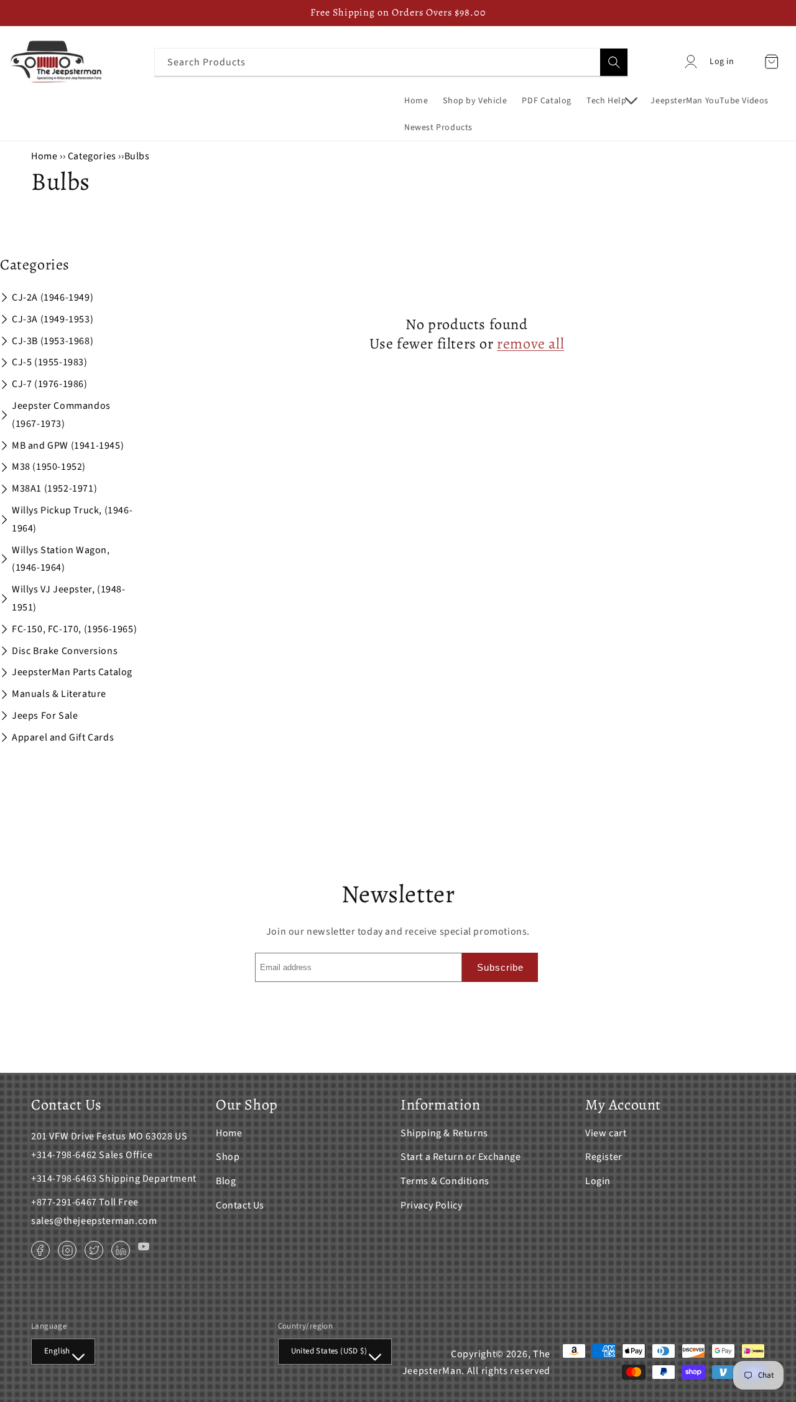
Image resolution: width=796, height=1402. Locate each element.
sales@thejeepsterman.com (94, 1221)
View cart (605, 1133)
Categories (93, 156)
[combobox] (391, 62)
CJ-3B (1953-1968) (52, 341)
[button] (611, 101)
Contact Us (240, 1205)
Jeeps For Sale (45, 715)
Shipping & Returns (444, 1133)
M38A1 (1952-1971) (54, 488)
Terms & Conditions (444, 1181)
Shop (227, 1157)
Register (603, 1157)
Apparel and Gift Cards (63, 737)
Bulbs (137, 156)
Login (598, 1181)
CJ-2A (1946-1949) (52, 297)
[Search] (613, 62)
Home (44, 156)
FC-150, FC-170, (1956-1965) (74, 629)
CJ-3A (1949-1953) (52, 319)
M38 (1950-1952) (49, 467)
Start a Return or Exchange (460, 1157)
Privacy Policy (431, 1205)
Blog (226, 1181)
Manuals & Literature (59, 694)
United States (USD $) (329, 1351)
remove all (530, 343)
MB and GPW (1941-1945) (68, 445)
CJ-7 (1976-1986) (50, 384)
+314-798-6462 (64, 1155)
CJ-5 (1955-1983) (50, 362)
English (57, 1351)
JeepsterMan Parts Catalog (72, 672)
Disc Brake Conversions (65, 651)
